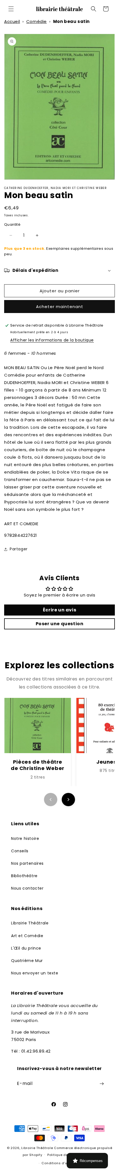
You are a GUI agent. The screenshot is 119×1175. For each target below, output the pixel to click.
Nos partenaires (27, 863)
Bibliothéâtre (24, 876)
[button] (11, 9)
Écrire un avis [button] (59, 610)
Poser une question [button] (60, 624)
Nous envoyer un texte (34, 973)
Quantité (12, 224)
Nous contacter (27, 888)
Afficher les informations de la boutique (52, 340)
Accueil (12, 21)
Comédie (36, 21)
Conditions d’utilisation (62, 1163)
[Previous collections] (50, 799)
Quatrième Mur (27, 960)
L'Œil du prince (26, 948)
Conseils (20, 851)
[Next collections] (68, 799)
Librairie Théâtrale (29, 923)
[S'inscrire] (101, 1083)
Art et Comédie (27, 936)
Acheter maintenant (59, 306)
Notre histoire (25, 838)
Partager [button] (19, 549)
